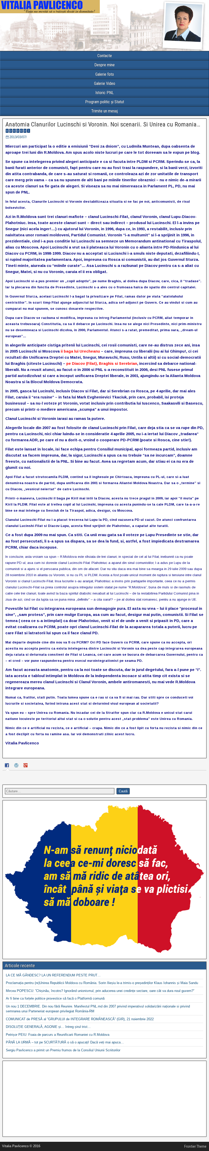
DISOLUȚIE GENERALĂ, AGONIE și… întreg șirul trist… (48, 1027)
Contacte (104, 55)
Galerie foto (104, 74)
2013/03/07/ (18, 137)
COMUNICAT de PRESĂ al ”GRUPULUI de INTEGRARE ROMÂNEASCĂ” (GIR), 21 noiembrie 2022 (80, 1019)
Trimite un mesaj (104, 111)
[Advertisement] (104, 1098)
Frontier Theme (195, 1146)
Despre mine (104, 64)
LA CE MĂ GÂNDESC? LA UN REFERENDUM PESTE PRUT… (53, 975)
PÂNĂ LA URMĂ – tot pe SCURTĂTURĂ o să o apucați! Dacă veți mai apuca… (65, 1042)
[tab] (7, 766)
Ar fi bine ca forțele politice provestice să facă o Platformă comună (55, 998)
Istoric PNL (104, 92)
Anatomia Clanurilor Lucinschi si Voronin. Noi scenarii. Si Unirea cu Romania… (102, 124)
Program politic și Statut (104, 101)
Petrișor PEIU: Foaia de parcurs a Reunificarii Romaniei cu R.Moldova (57, 1035)
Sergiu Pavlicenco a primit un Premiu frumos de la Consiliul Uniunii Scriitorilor (63, 1050)
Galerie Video (104, 83)
